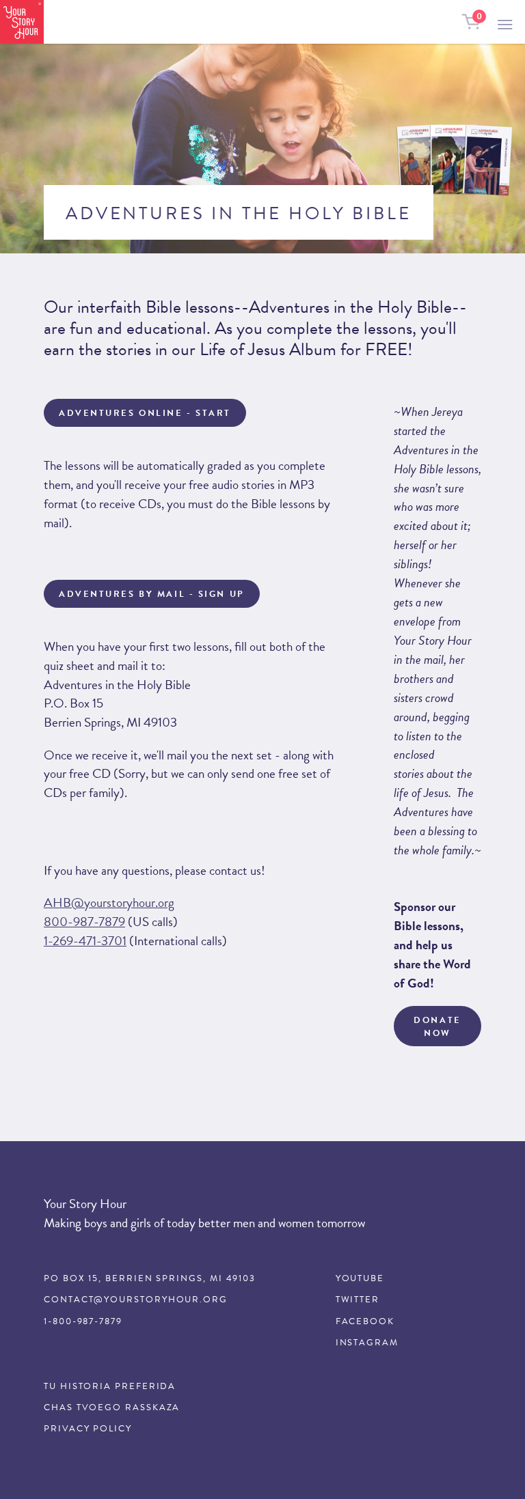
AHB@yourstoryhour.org (109, 902)
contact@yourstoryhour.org (136, 1299)
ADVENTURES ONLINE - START (145, 413)
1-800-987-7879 (83, 1321)
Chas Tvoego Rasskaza (112, 1407)
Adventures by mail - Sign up (152, 594)
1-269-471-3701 (85, 941)
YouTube (360, 1278)
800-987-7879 (84, 921)
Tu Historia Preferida (110, 1386)
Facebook (365, 1321)
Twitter (357, 1299)
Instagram (367, 1342)
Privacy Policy (88, 1428)
